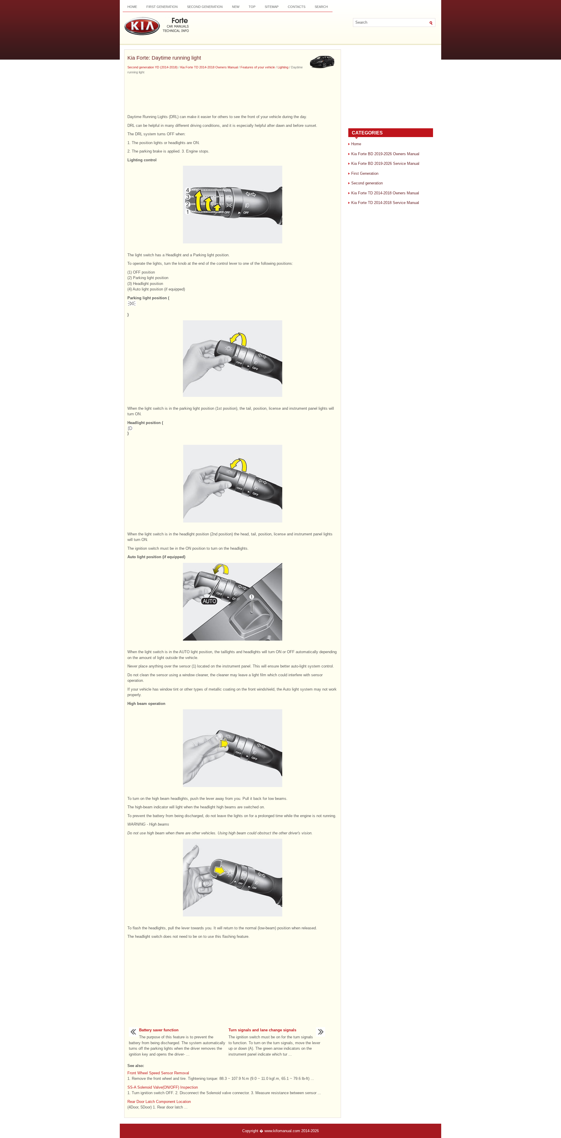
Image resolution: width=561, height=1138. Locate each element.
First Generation (162, 6)
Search (321, 6)
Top (252, 6)
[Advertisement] (232, 93)
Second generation (205, 6)
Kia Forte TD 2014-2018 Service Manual (385, 202)
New (235, 6)
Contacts (296, 6)
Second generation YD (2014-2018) (152, 67)
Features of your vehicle (257, 67)
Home (132, 6)
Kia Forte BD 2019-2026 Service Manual (385, 163)
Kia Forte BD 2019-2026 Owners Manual (385, 154)
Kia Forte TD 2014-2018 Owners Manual (209, 67)
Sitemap (271, 6)
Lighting (283, 67)
